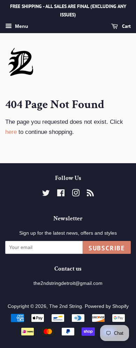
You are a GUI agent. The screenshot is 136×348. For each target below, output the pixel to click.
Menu (21, 26)
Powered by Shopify (107, 306)
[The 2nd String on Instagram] (76, 194)
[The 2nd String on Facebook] (61, 194)
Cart (126, 26)
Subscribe (107, 248)
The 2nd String (65, 306)
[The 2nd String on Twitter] (46, 194)
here (11, 132)
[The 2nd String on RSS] (90, 194)
